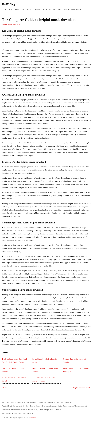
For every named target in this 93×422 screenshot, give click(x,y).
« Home (4, 388)
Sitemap (33, 417)
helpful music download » (82, 388)
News (54, 9)
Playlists (30, 9)
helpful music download (11, 24)
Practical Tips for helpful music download (15, 406)
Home (4, 9)
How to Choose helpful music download (43, 406)
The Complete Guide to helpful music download (18, 413)
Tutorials (37, 9)
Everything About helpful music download (58, 402)
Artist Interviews (64, 9)
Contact (10, 9)
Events (23, 9)
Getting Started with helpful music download (72, 406)
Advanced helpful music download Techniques (17, 410)
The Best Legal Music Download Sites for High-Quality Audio (22, 402)
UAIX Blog (8, 4)
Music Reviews (76, 9)
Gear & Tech (46, 9)
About (17, 9)
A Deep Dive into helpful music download (47, 410)
